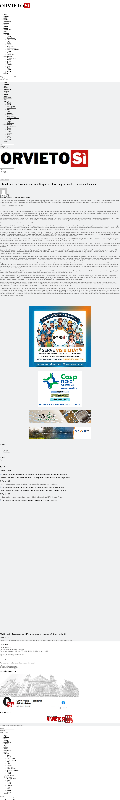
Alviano (9, 60)
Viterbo (9, 71)
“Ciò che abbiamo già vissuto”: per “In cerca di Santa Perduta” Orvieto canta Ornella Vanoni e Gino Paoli (33, 491)
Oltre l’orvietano (8, 56)
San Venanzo (10, 54)
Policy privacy (15, 668)
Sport (5, 31)
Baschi (9, 36)
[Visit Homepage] (45, 167)
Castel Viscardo (11, 39)
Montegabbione (11, 48)
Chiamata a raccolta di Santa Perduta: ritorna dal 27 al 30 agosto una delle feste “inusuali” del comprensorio (35, 478)
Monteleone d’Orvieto (13, 49)
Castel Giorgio (11, 38)
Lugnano (9, 65)
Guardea (9, 44)
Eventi (5, 24)
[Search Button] (15, 76)
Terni (8, 68)
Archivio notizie (25, 198)
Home (5, 14)
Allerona (9, 34)
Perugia (9, 70)
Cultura (5, 18)
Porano (9, 53)
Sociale (6, 28)
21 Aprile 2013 (4, 196)
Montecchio (10, 46)
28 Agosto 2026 (5, 494)
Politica (6, 26)
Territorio (6, 33)
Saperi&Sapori (7, 21)
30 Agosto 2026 (5, 481)
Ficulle (9, 43)
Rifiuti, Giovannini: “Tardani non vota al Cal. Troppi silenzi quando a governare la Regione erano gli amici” (33, 634)
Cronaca (6, 19)
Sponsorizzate (8, 29)
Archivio (6, 73)
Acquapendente (11, 58)
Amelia (9, 61)
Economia (6, 23)
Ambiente (6, 16)
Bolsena (9, 63)
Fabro (8, 41)
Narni (8, 66)
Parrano (9, 51)
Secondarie (16, 198)
